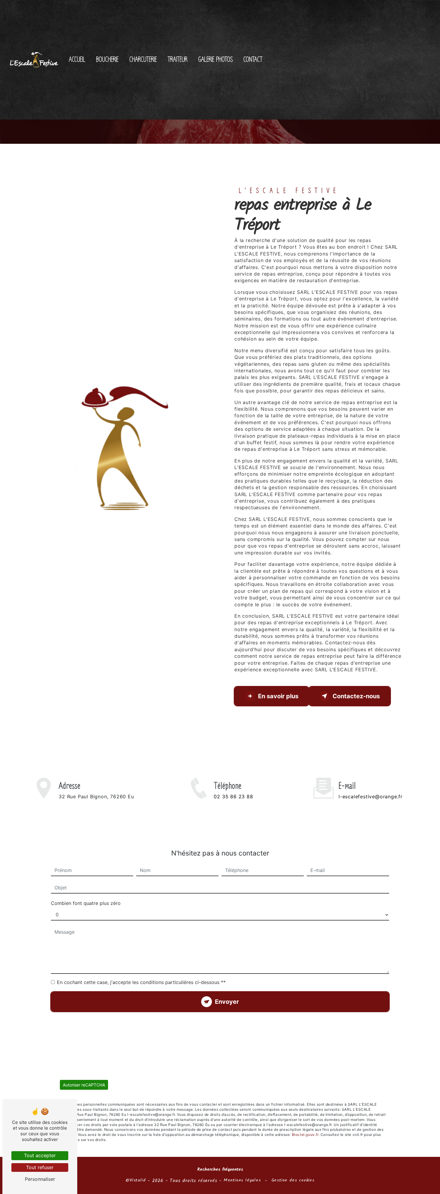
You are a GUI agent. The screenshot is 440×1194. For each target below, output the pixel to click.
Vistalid (137, 1181)
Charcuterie (143, 60)
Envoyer (227, 1001)
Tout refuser (40, 1167)
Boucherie (107, 60)
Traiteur (177, 60)
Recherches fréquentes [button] (220, 1169)
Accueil (77, 60)
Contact (253, 60)
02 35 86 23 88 (233, 796)
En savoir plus (278, 696)
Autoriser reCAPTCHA (84, 1084)
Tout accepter (40, 1155)
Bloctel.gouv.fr (305, 1134)
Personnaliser (40, 1179)
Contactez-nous (356, 696)
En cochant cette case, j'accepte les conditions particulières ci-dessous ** (141, 982)
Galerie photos (215, 60)
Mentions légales (242, 1181)
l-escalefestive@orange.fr (371, 796)
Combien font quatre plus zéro (86, 903)
